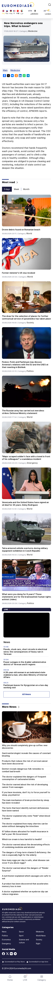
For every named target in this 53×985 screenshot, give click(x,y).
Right (38, 944)
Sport (21, 936)
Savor (21, 932)
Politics (30, 371)
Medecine (32, 31)
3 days (7, 189)
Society (30, 322)
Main (5, 70)
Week (16, 189)
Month (26, 189)
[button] (41, 978)
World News (41, 936)
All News (26, 694)
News (4, 932)
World (29, 233)
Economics (6, 940)
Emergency (32, 463)
